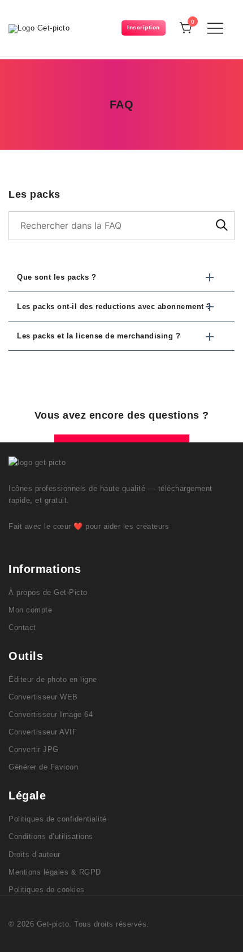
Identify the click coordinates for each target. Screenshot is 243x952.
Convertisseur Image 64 (50, 714)
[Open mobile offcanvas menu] (215, 28)
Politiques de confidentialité (57, 819)
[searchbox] (121, 225)
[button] (121, 277)
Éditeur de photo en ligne (52, 679)
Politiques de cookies (46, 889)
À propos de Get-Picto (48, 592)
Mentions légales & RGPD (54, 872)
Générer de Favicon (43, 767)
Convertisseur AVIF (42, 732)
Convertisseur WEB (43, 697)
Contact (22, 627)
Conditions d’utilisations (50, 836)
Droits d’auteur (34, 854)
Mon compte (30, 610)
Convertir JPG (33, 749)
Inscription (143, 27)
